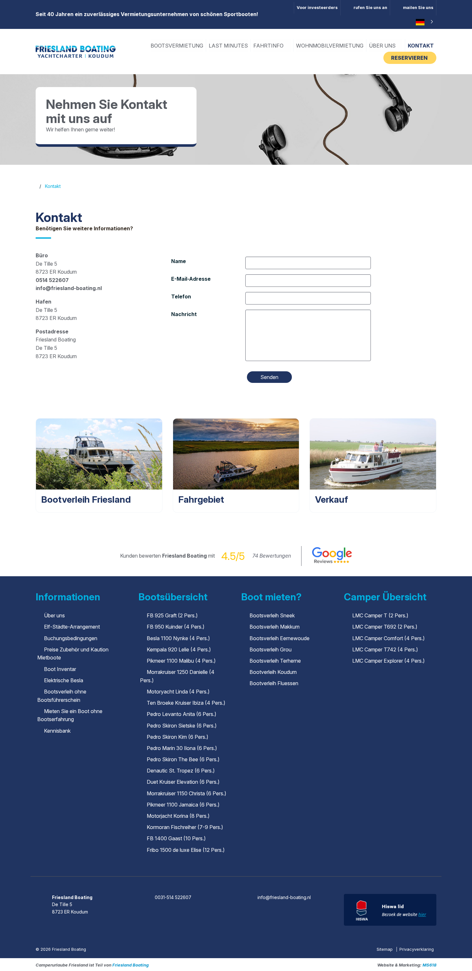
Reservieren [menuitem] (410, 58)
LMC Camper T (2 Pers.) (380, 615)
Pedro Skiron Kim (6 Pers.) (177, 737)
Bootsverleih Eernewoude (279, 638)
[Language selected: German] (423, 22)
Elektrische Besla (63, 680)
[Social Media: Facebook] (218, 880)
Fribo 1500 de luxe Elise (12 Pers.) (186, 850)
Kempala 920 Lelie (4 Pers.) (179, 649)
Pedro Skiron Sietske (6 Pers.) (182, 725)
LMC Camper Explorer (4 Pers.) (388, 661)
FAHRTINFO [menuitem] (269, 45)
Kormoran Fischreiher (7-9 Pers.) (185, 827)
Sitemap (385, 949)
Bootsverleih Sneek (272, 615)
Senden (269, 377)
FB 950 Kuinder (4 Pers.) (176, 626)
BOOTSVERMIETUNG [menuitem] (177, 45)
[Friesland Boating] (76, 51)
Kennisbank (57, 731)
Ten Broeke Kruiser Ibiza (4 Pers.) (186, 703)
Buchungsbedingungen (70, 638)
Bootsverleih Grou (270, 649)
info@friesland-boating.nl (284, 897)
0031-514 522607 (173, 897)
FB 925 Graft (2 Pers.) (172, 615)
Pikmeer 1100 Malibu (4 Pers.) (181, 661)
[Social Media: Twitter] (236, 880)
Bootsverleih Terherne (275, 661)
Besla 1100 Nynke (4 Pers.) (178, 638)
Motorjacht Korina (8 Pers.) (178, 816)
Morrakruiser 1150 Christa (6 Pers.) (186, 793)
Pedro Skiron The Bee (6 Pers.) (183, 759)
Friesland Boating (130, 964)
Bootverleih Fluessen (273, 683)
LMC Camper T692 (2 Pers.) (384, 626)
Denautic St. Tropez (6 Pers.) (181, 770)
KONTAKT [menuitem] (421, 45)
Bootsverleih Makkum (274, 626)
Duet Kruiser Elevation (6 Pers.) (183, 782)
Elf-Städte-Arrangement (72, 626)
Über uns (54, 615)
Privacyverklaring (416, 949)
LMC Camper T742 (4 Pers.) (385, 649)
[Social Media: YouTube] (254, 880)
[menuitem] (365, 7)
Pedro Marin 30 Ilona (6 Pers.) (182, 748)
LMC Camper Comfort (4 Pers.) (388, 638)
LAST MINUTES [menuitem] (228, 45)
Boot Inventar (60, 669)
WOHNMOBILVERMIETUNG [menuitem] (329, 45)
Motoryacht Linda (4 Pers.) (178, 691)
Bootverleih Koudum (273, 672)
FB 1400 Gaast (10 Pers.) (176, 838)
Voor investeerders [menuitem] (317, 7)
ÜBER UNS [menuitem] (383, 45)
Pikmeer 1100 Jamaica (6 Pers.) (183, 804)
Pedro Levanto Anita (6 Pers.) (181, 714)
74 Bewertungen (271, 555)
